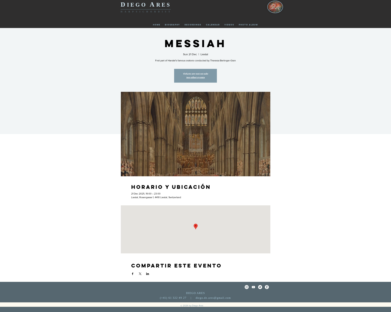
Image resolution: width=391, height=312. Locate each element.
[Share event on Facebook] (132, 274)
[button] (248, 24)
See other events (195, 77)
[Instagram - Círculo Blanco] (247, 287)
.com (227, 297)
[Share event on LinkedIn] (147, 274)
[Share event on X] (140, 274)
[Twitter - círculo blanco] (260, 287)
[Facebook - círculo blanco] (267, 287)
